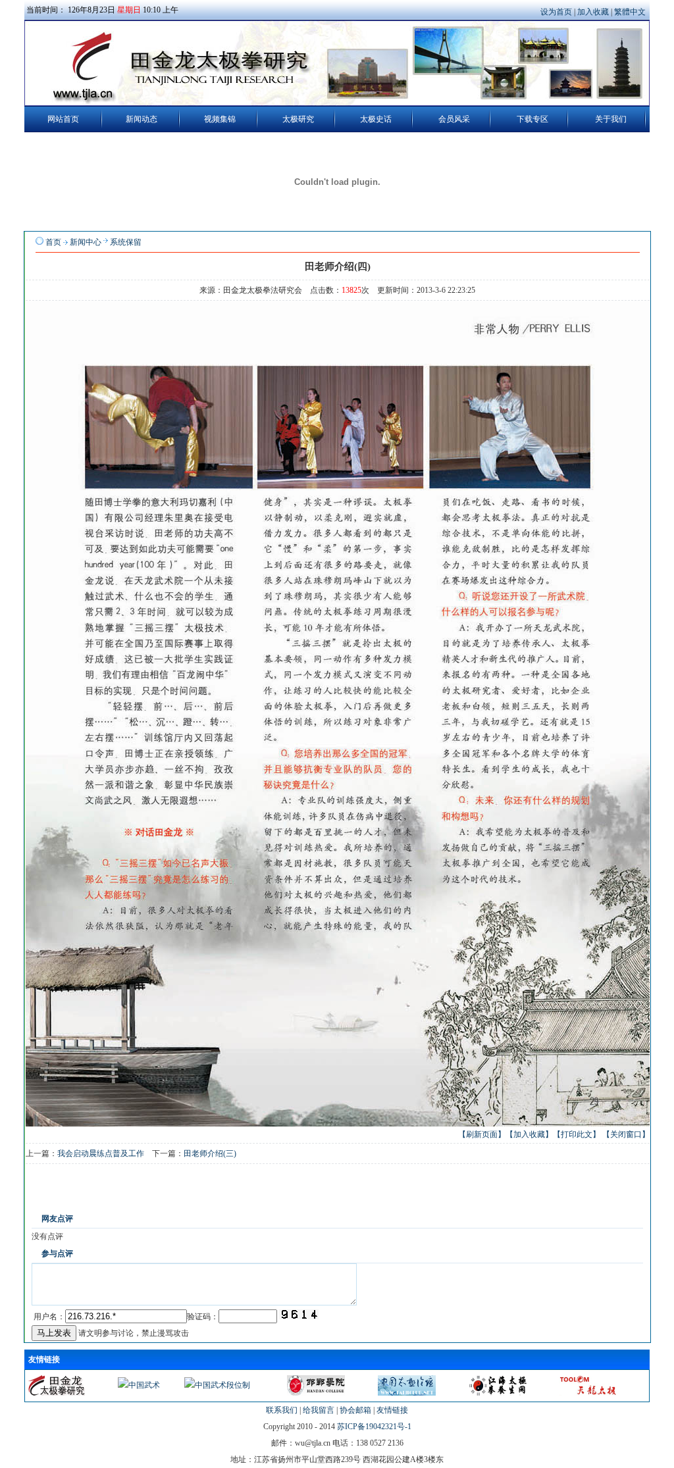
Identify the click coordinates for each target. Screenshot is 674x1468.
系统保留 (126, 242)
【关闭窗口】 (626, 1134)
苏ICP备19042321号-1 (374, 1426)
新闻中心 (85, 242)
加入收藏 (594, 11)
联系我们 (282, 1410)
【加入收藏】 (529, 1134)
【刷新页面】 (482, 1134)
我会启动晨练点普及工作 (100, 1153)
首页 (53, 242)
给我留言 (318, 1410)
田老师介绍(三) (210, 1153)
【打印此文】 (576, 1134)
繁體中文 (630, 11)
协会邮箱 (355, 1410)
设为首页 (557, 11)
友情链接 (392, 1410)
